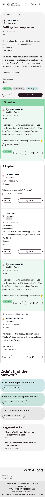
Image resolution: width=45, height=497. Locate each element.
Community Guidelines (22, 492)
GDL (6, 438)
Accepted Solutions (14, 402)
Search (25, 4)
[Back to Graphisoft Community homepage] (14, 4)
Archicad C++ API (12, 448)
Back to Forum (11, 387)
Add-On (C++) (32, 89)
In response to (16, 314)
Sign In (40, 4)
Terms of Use (29, 489)
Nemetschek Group (34, 494)
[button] (5, 95)
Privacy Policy (15, 489)
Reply (31, 95)
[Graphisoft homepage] (33, 471)
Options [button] (41, 14)
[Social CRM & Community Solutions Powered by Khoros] (7, 477)
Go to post (12, 145)
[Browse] (4, 4)
